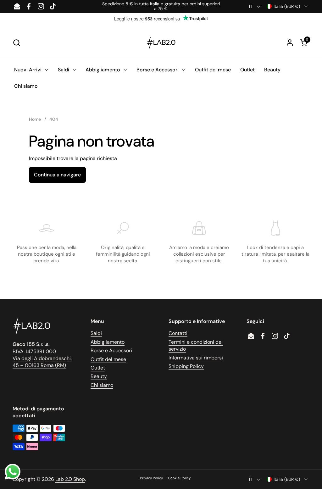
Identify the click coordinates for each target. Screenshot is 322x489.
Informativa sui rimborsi (196, 357)
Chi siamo (102, 385)
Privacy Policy (151, 478)
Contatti (178, 333)
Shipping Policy (186, 366)
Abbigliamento (108, 342)
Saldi (96, 333)
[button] (16, 43)
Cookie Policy (179, 478)
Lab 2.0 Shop (70, 479)
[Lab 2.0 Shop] (161, 42)
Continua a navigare (57, 174)
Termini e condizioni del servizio (196, 345)
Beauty (99, 376)
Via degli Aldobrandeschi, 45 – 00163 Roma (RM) (42, 362)
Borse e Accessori (111, 350)
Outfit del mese (108, 359)
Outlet (98, 367)
